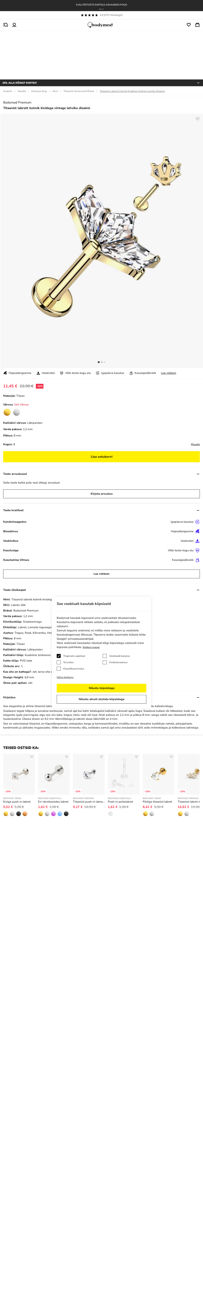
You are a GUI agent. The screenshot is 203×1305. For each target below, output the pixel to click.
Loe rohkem (168, 373)
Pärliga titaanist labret (157, 802)
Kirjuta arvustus (102, 494)
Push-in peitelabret (120, 802)
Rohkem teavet (91, 647)
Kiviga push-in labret (17, 802)
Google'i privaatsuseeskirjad (75, 639)
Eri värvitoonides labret (53, 802)
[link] (7, 412)
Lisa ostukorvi (101, 457)
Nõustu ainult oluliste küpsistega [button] (101, 699)
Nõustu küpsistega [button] (101, 688)
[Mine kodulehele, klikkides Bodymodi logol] (101, 25)
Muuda (195, 444)
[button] (101, 9)
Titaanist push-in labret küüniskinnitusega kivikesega (89, 802)
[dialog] (101, 652)
